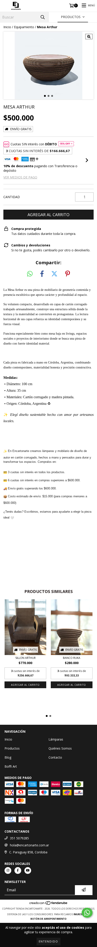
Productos (12, 748)
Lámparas (55, 739)
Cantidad (11, 197)
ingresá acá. (82, 914)
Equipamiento (24, 27)
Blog (8, 757)
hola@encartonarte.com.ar (29, 845)
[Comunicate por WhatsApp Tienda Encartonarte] (87, 913)
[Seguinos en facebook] (17, 870)
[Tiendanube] (48, 904)
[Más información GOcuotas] (66, 144)
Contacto (55, 757)
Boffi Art (11, 766)
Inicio (7, 27)
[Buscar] (42, 17)
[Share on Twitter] (54, 273)
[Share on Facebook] (42, 273)
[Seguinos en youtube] (27, 870)
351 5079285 (19, 838)
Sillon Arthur (25, 658)
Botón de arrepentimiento (48, 918)
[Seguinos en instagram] (8, 870)
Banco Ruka (71, 658)
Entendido (48, 941)
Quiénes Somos (60, 748)
